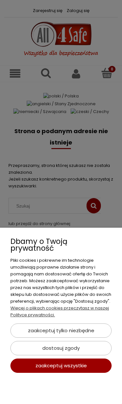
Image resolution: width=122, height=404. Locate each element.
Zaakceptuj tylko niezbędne (61, 330)
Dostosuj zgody (61, 348)
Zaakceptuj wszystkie (61, 365)
